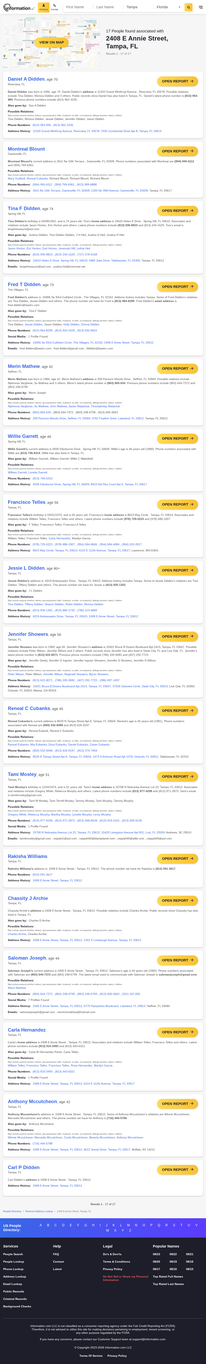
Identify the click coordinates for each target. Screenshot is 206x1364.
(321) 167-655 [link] (131, 993)
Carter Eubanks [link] (100, 744)
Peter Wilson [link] (16, 674)
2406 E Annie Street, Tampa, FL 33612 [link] (57, 1006)
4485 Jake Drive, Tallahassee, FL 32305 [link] (114, 260)
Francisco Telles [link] (59, 1065)
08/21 (189, 1254)
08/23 (156, 1254)
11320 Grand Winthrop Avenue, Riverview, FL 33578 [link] (66, 131)
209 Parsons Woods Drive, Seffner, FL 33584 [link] (61, 418)
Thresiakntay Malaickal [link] (105, 406)
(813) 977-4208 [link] (43, 820)
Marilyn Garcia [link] (103, 1065)
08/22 (173, 1254)
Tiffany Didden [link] (34, 604)
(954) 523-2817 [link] (132, 544)
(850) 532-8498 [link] (43, 750)
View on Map (51, 42)
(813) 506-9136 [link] (132, 820)
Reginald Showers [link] (76, 674)
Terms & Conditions (116, 1261)
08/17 (156, 1269)
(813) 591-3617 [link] (43, 874)
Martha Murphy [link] (60, 814)
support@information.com (148, 1339)
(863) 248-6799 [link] (65, 993)
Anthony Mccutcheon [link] (129, 1137)
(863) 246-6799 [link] (87, 993)
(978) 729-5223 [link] (43, 544)
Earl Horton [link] (49, 248)
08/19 (173, 1261)
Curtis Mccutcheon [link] (76, 1137)
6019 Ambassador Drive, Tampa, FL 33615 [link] (60, 616)
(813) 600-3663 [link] (109, 993)
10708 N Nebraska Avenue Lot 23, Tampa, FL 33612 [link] (66, 832)
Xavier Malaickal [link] (78, 406)
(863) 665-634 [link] (42, 412)
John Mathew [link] (58, 406)
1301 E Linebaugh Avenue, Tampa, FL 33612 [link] (112, 940)
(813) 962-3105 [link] (63, 125)
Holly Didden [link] (71, 324)
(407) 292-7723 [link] (87, 680)
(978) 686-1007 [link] (65, 544)
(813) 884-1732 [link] (65, 610)
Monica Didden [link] (93, 604)
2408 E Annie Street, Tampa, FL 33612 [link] (128, 342)
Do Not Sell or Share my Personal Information (125, 1278)
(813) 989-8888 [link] (87, 184)
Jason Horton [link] (16, 248)
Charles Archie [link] (17, 934)
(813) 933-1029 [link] (65, 330)
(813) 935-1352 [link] (43, 610)
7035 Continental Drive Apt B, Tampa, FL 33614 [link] (131, 131)
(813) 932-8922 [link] (87, 330)
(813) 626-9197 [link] (65, 750)
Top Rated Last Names (168, 1284)
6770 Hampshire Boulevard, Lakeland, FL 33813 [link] (114, 1006)
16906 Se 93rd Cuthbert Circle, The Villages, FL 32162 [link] (68, 342)
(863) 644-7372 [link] (43, 993)
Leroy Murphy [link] (102, 814)
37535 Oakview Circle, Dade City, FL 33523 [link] (140, 686)
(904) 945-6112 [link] (42, 184)
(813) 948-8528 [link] (87, 820)
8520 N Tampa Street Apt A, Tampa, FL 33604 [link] (62, 756)
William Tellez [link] (16, 1065)
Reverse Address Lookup (39, 1211)
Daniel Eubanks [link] (78, 744)
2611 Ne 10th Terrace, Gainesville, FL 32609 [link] (61, 190)
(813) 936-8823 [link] (43, 254)
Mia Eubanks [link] (38, 744)
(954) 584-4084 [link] (109, 544)
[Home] (19, 8)
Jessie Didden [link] (34, 324)
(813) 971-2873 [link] (65, 820)
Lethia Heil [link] (83, 248)
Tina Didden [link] (15, 604)
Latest (57, 1269)
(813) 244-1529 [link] (65, 254)
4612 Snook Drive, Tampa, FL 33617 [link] (107, 1149)
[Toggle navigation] (201, 8)
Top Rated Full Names (168, 1276)
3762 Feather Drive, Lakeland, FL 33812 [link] (118, 418)
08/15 (189, 1269)
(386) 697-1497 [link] (109, 680)
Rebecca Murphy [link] (38, 814)
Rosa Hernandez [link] (81, 1065)
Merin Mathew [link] (17, 987)
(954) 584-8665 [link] (87, 544)
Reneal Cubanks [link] (37, 178)
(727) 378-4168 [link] (87, 254)
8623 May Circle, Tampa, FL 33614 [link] (55, 550)
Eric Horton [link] (34, 248)
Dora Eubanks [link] (57, 744)
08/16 (173, 1269)
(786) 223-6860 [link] (87, 610)
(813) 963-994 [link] (42, 125)
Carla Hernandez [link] (59, 538)
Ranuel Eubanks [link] (18, 744)
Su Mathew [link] (41, 406)
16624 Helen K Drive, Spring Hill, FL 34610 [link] (60, 260)
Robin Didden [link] (74, 604)
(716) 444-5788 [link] (43, 1143)
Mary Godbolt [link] (16, 178)
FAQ (56, 1254)
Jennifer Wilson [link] (53, 674)
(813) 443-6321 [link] (65, 1071)
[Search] (188, 7)
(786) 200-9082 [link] (65, 680)
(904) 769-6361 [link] (64, 184)
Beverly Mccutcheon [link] (102, 1137)
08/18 (189, 1261)
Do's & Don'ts (112, 1254)
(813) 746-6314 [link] (43, 478)
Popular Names (166, 1246)
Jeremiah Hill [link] (67, 248)
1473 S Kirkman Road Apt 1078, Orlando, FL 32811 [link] (125, 756)
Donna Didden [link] (90, 324)
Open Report (175, 81)
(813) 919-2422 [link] (109, 820)
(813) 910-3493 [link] (43, 1071)
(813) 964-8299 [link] (43, 330)
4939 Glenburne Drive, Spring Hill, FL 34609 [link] (61, 484)
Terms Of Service (91, 1355)
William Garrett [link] (17, 472)
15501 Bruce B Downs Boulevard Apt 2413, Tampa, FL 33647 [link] (72, 686)
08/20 (156, 1261)
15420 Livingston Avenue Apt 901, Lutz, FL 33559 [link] (133, 832)
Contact (58, 1261)
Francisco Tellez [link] (37, 1065)
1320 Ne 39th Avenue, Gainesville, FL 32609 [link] (119, 190)
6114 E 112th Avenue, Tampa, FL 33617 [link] (104, 550)
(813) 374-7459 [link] (87, 750)
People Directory (12, 1211)
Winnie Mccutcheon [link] (20, 1137)
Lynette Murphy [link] (82, 814)
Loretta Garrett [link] (37, 472)
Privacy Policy (112, 1269)
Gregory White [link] (17, 814)
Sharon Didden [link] (54, 604)
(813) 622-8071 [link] (43, 680)
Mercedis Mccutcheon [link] (48, 1137)
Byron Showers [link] (98, 674)
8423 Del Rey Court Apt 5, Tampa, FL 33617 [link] (119, 484)
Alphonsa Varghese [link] (20, 406)
